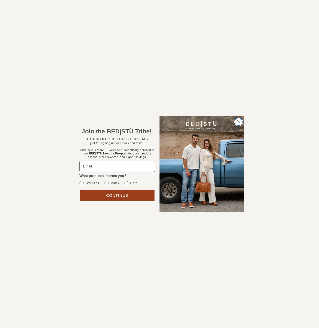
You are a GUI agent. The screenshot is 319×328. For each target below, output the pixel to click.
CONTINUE (117, 195)
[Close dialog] (238, 122)
